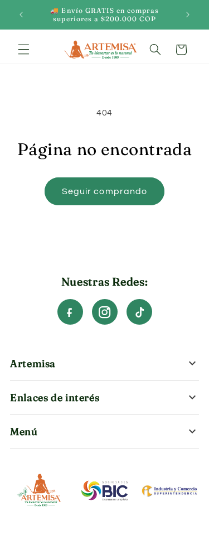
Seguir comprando (104, 191)
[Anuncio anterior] (21, 14)
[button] (23, 49)
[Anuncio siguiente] (188, 14)
